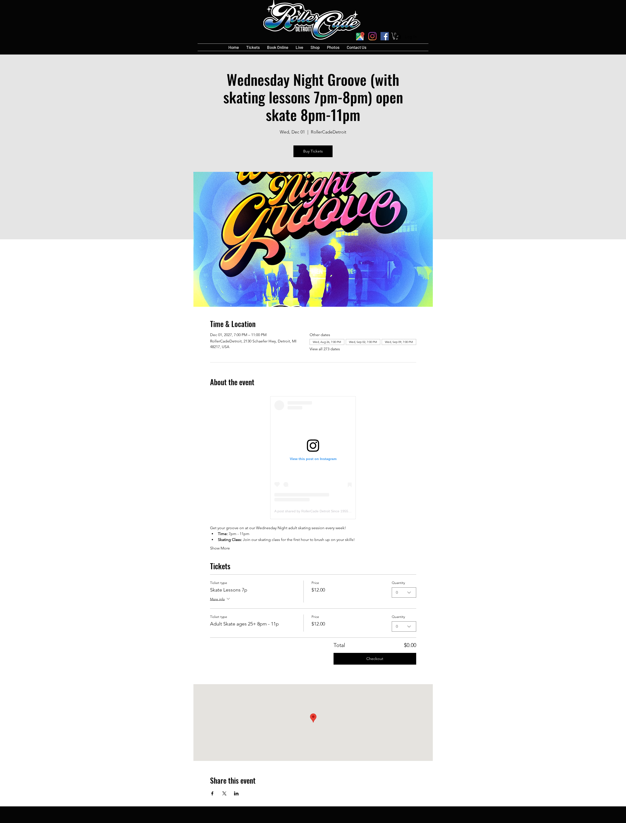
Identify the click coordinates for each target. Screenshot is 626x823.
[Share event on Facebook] (212, 793)
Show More (220, 548)
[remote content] (313, 457)
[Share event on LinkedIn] (236, 793)
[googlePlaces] (360, 36)
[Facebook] (384, 36)
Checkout (374, 658)
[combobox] (404, 592)
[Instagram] (372, 36)
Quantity (398, 583)
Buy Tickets (313, 151)
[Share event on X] (224, 793)
